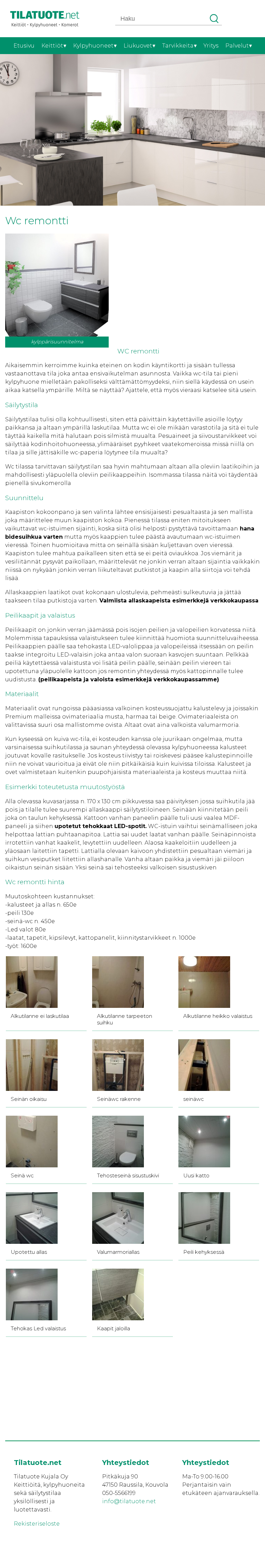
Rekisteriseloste (37, 1523)
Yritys (211, 45)
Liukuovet (138, 45)
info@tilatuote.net (129, 1501)
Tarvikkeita (178, 45)
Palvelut (237, 45)
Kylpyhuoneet (93, 45)
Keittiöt (52, 45)
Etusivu (24, 45)
